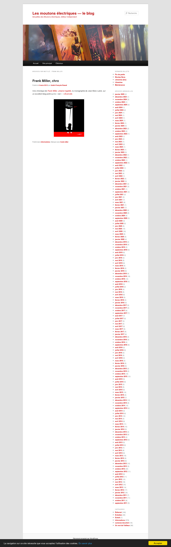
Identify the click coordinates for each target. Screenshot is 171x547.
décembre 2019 (121, 242)
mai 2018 (118, 292)
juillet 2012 (119, 476)
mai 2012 (118, 482)
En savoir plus (85, 543)
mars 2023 (119, 147)
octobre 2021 (120, 189)
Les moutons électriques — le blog (63, 13)
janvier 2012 (119, 492)
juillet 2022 (119, 168)
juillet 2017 (119, 318)
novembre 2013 (121, 434)
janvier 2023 (119, 152)
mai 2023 (118, 141)
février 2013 (119, 458)
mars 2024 (119, 120)
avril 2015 (118, 389)
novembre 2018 (121, 276)
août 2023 (118, 136)
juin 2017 (118, 321)
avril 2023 (118, 144)
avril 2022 (118, 176)
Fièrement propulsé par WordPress (85, 538)
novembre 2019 (121, 244)
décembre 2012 (121, 463)
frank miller (64, 142)
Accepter (158, 543)
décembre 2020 (121, 210)
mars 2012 (119, 487)
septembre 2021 (121, 192)
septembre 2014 (121, 408)
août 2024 (118, 107)
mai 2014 (118, 418)
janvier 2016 (119, 366)
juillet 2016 (119, 350)
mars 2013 (119, 455)
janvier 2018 (119, 302)
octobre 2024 (120, 102)
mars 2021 (119, 202)
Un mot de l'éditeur (122, 525)
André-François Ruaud (59, 85)
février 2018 (119, 300)
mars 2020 (119, 234)
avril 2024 (118, 118)
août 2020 (118, 221)
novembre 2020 (121, 213)
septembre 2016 (121, 345)
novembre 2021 (121, 186)
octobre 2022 (120, 160)
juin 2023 (118, 139)
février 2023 (119, 149)
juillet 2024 (119, 110)
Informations (45, 142)
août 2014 (118, 411)
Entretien (118, 515)
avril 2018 (118, 294)
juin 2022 (118, 170)
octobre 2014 (120, 405)
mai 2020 (118, 228)
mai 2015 (118, 387)
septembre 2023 (121, 134)
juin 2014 (118, 416)
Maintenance (120, 85)
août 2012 (118, 474)
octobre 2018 (120, 279)
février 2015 (119, 395)
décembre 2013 (121, 432)
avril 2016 (118, 358)
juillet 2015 (119, 382)
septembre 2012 (121, 471)
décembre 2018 (121, 273)
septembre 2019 (121, 250)
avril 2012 (118, 484)
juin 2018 (118, 289)
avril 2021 (118, 199)
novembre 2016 (121, 339)
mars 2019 (119, 265)
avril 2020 (118, 231)
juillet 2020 (119, 223)
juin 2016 (118, 352)
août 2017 (118, 315)
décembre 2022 (121, 155)
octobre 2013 (120, 437)
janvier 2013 (119, 461)
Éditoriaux (59, 63)
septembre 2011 (121, 503)
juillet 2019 (119, 255)
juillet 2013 (119, 445)
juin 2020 (118, 226)
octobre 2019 (120, 247)
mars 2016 (119, 360)
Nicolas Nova (120, 77)
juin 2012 (118, 479)
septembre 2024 (121, 104)
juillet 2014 (119, 413)
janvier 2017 (119, 334)
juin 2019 (118, 258)
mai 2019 (118, 260)
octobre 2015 (120, 374)
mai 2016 (118, 355)
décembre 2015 (121, 368)
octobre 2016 (120, 342)
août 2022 (118, 165)
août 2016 (118, 347)
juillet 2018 (119, 286)
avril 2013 (118, 453)
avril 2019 (118, 263)
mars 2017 (119, 329)
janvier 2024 (119, 126)
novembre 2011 (121, 498)
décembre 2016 (121, 337)
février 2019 (119, 268)
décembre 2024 (121, 97)
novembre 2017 (121, 308)
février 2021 (119, 205)
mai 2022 (118, 173)
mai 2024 (118, 115)
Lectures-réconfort (122, 523)
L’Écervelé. (68, 93)
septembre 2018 (121, 281)
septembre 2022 (121, 162)
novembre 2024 (121, 99)
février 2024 (119, 123)
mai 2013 (118, 450)
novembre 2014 (121, 403)
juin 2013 (118, 447)
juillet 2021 (119, 194)
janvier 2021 (119, 207)
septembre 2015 (121, 376)
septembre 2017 (121, 313)
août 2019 (118, 252)
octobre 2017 (120, 310)
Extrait (117, 517)
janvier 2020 (119, 239)
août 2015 (118, 379)
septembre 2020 (121, 218)
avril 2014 (118, 421)
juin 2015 (118, 384)
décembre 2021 (121, 184)
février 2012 (119, 490)
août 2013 (118, 442)
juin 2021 (118, 197)
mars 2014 (119, 424)
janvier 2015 (119, 397)
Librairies (118, 82)
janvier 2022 (119, 181)
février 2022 (119, 178)
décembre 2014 (121, 400)
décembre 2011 (121, 495)
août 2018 (118, 284)
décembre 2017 (121, 305)
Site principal (47, 63)
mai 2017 (118, 323)
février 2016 (119, 363)
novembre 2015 (121, 371)
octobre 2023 (120, 131)
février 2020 (119, 236)
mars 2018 (119, 297)
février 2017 (119, 331)
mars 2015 (119, 392)
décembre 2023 (121, 128)
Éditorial (118, 512)
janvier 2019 (119, 271)
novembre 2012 (121, 466)
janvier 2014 (119, 429)
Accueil (35, 63)
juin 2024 (118, 112)
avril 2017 (118, 326)
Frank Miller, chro (45, 80)
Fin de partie (120, 74)
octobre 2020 (120, 215)
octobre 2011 (120, 500)
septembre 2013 (121, 439)
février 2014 (119, 426)
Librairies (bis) (120, 79)
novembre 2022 (121, 157)
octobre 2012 (120, 469)
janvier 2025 (119, 94)
